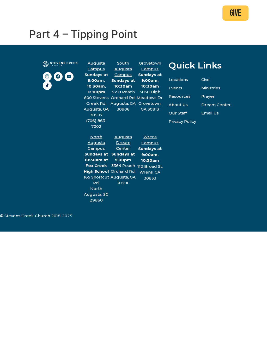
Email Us (210, 113)
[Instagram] (47, 76)
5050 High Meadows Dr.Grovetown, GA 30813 (150, 86)
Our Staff (178, 113)
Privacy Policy (182, 121)
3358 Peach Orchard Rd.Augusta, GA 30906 (123, 86)
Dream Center (216, 104)
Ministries (210, 87)
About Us (178, 104)
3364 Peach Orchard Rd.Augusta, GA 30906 (123, 159)
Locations (178, 79)
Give (205, 79)
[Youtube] (69, 76)
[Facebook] (58, 76)
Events (175, 87)
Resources (180, 96)
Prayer (208, 96)
